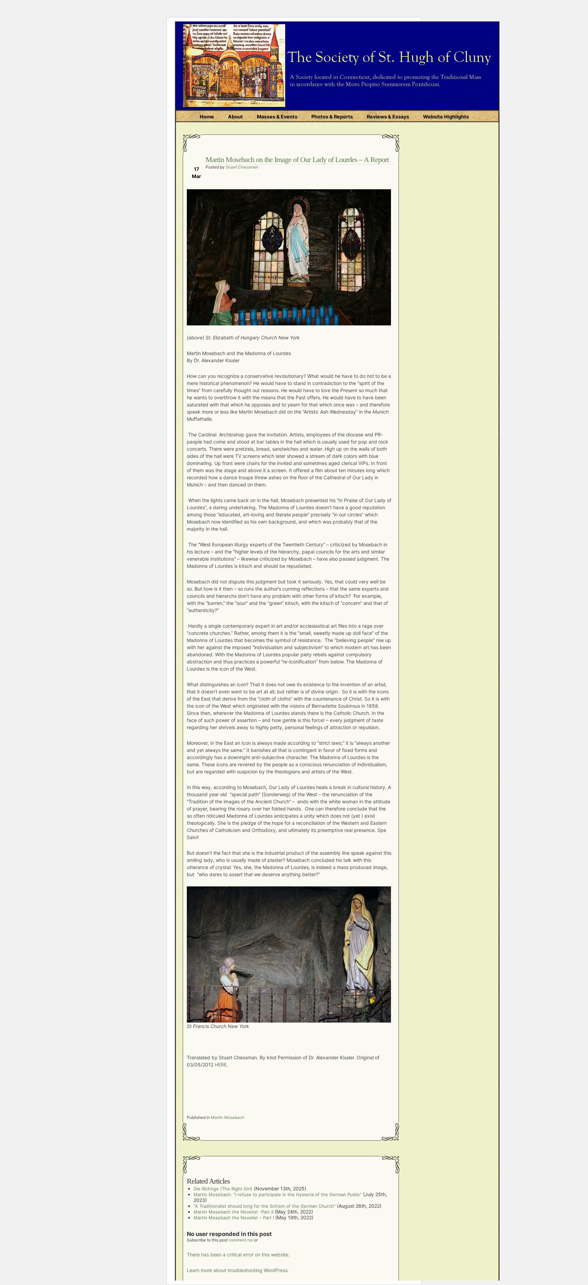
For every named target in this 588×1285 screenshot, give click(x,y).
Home (207, 116)
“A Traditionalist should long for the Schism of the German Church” (265, 1206)
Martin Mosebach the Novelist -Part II (233, 1212)
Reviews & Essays (388, 116)
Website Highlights (446, 116)
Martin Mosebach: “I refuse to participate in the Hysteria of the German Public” (278, 1194)
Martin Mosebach (227, 1117)
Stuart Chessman (242, 167)
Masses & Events (277, 116)
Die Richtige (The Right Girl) (223, 1188)
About (235, 116)
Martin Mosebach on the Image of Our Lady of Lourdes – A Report (297, 159)
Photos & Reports (332, 116)
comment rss (241, 1239)
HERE (221, 1064)
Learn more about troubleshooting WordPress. (238, 1270)
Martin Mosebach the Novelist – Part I (234, 1217)
